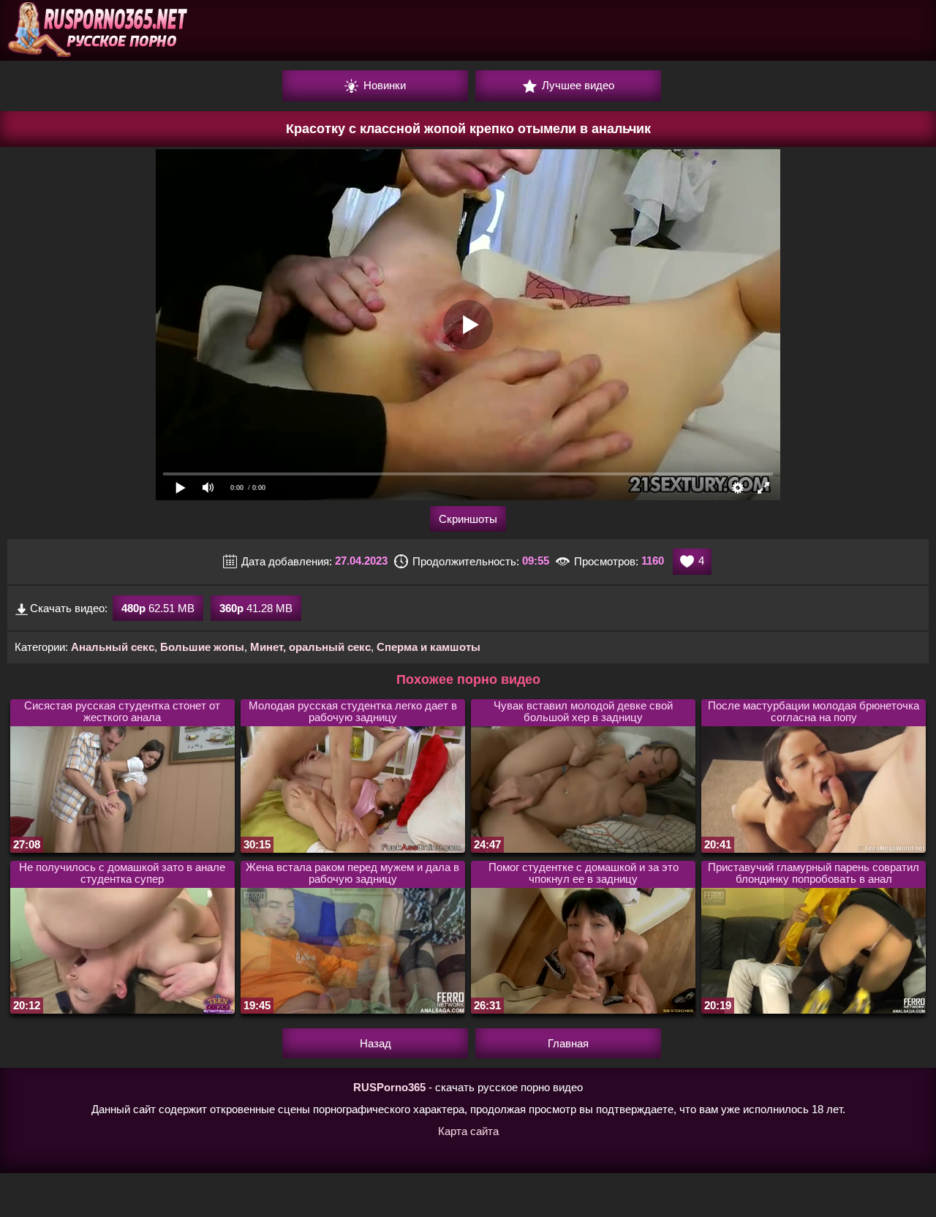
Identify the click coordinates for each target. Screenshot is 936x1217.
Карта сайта (468, 1131)
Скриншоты (468, 519)
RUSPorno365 (389, 1087)
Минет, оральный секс (310, 647)
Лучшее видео (576, 85)
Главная (568, 1043)
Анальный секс (112, 647)
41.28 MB (255, 608)
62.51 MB (158, 608)
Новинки (383, 85)
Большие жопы (202, 647)
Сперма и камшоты (428, 647)
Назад (375, 1043)
